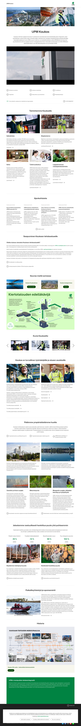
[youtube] (71, 723)
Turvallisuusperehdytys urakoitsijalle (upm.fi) (17, 411)
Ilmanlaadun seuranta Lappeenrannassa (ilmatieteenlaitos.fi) (23, 513)
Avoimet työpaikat (45, 391)
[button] (73, 723)
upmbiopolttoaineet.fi (46, 146)
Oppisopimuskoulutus (46, 401)
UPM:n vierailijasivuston (60, 245)
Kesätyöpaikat (44, 394)
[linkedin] (63, 723)
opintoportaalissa (48, 249)
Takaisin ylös (71, 705)
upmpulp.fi (9, 147)
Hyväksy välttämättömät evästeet (41, 719)
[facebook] (65, 723)
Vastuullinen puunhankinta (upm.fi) (51, 578)
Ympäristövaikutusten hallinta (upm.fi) (40, 436)
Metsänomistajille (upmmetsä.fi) (16, 578)
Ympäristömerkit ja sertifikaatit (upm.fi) (18, 436)
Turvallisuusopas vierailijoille (13, 408)
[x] (68, 723)
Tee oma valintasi (56, 719)
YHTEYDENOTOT (69, 101)
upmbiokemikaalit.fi (34, 187)
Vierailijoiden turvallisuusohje (15, 262)
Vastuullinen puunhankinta (38, 94)
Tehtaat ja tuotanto (13, 90)
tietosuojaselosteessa (43, 716)
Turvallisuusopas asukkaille (13, 405)
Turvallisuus (58, 90)
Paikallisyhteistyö (59, 94)
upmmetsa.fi (55, 179)
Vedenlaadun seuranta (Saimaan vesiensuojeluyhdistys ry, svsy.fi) (58, 513)
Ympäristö (11, 94)
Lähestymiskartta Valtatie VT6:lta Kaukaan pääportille (21, 266)
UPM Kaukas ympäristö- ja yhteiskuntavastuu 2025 (61, 436)
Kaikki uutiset (41, 229)
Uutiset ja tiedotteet (36, 90)
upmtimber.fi (9, 180)
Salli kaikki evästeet (25, 719)
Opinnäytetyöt (44, 397)
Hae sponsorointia (45, 615)
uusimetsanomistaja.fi (58, 182)
